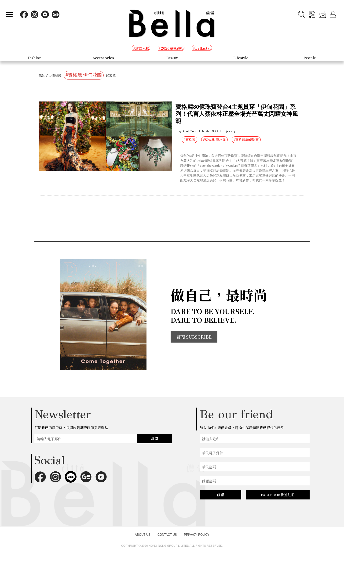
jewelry (230, 131)
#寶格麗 (189, 139)
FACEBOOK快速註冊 (278, 494)
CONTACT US (167, 534)
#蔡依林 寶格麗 (214, 139)
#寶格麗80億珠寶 (246, 139)
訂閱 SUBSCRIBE (194, 337)
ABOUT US (142, 534)
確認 (220, 494)
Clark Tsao (189, 131)
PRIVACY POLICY (196, 534)
